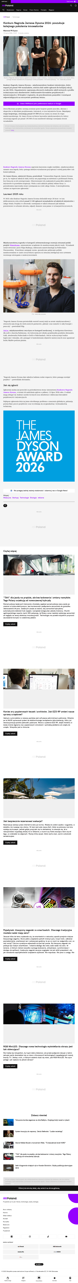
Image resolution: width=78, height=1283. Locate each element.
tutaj (12, 130)
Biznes (25, 10)
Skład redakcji (7, 1215)
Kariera (5, 1212)
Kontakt (5, 1218)
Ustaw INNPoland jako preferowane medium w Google (40, 103)
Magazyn (51, 10)
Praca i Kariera (34, 10)
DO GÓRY (38, 1264)
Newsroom (6, 1224)
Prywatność (6, 1231)
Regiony (18, 10)
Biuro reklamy (7, 1209)
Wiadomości (10, 10)
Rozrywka (6, 1221)
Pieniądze (44, 10)
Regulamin (6, 1227)
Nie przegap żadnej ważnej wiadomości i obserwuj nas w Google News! (41, 490)
